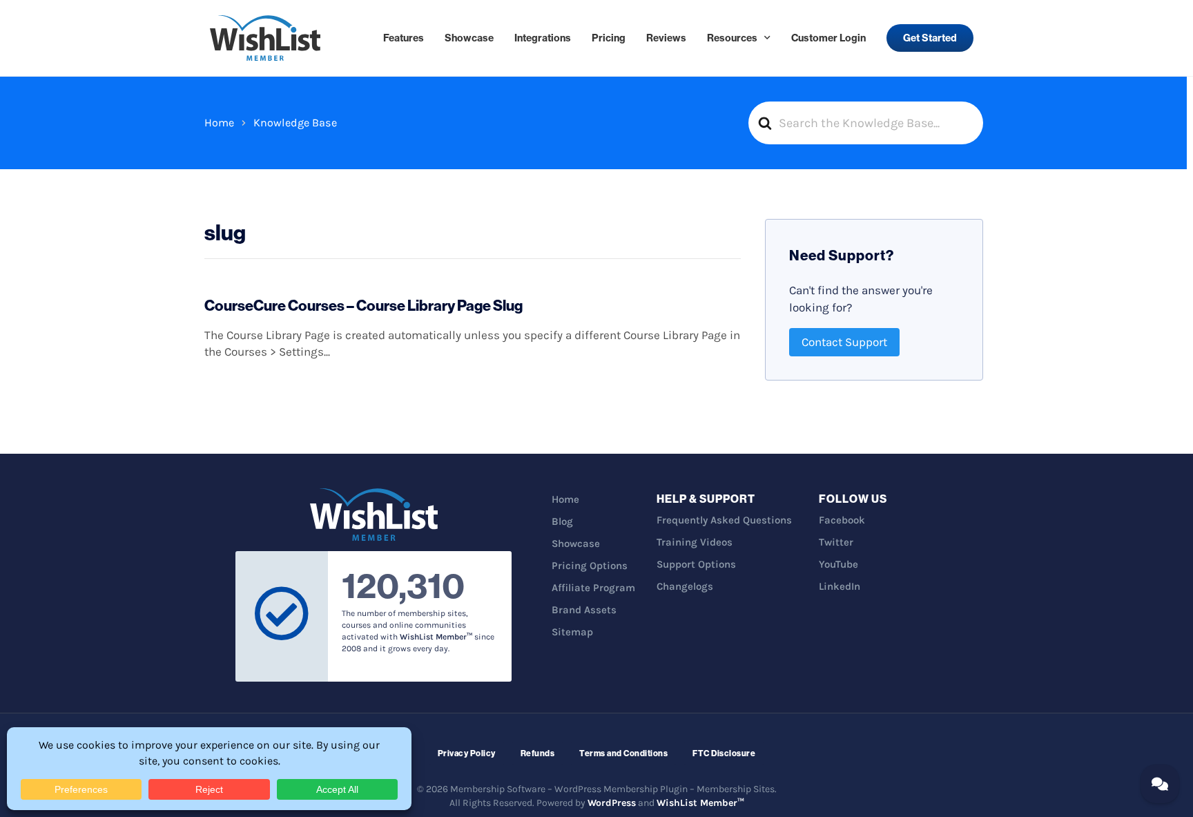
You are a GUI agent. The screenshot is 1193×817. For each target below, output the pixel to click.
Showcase (469, 38)
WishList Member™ (700, 803)
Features (403, 38)
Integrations (542, 38)
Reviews (666, 38)
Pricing (608, 38)
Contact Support (844, 342)
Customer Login (828, 38)
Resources (732, 38)
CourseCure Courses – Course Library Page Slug (363, 305)
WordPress (612, 803)
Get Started (930, 38)
